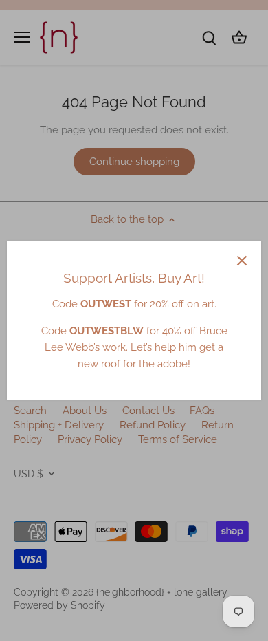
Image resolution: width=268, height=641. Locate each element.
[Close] (242, 261)
